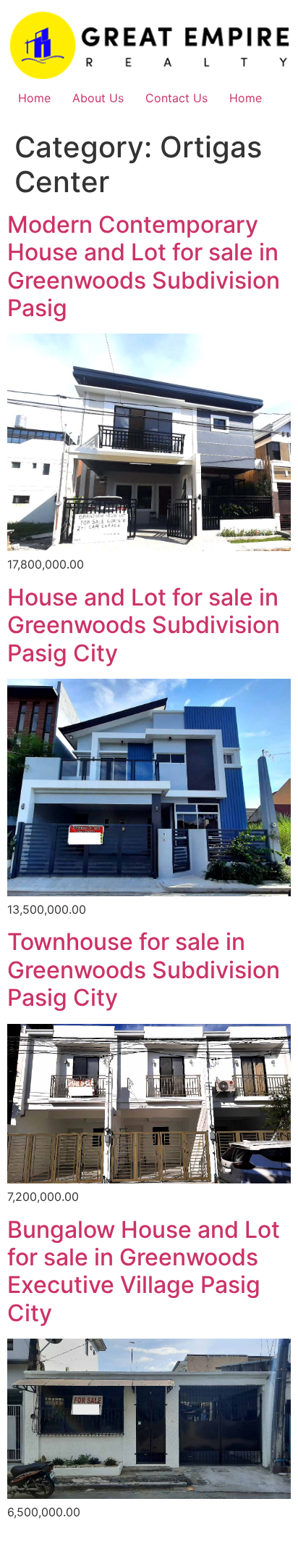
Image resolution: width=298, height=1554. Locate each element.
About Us (98, 98)
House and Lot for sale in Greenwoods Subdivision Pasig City (143, 625)
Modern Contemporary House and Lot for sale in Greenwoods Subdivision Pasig (143, 266)
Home (34, 98)
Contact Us (176, 98)
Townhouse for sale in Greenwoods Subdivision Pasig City (143, 969)
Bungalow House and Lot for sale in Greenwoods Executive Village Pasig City (143, 1271)
